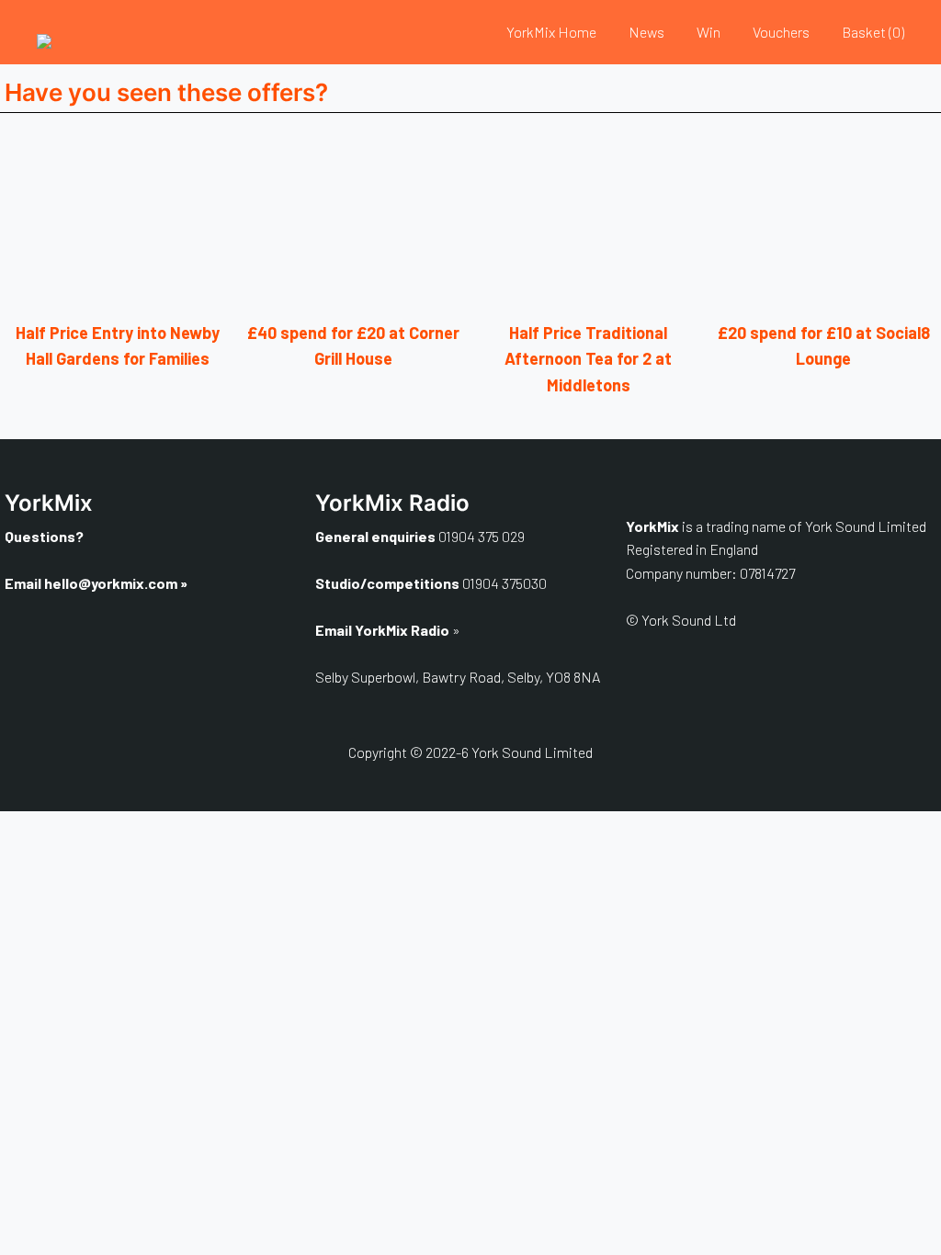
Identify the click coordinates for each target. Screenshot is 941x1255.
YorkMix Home (551, 31)
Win (708, 31)
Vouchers (781, 31)
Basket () (873, 31)
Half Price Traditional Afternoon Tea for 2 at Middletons (588, 359)
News (646, 31)
